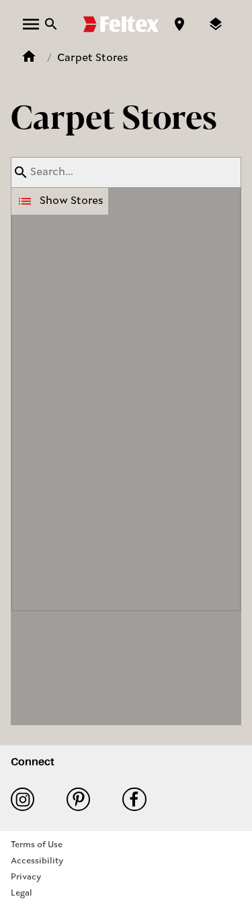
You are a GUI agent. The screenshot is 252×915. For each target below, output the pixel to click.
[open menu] (31, 24)
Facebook (139, 799)
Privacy (26, 877)
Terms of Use (36, 845)
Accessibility (37, 861)
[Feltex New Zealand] (121, 24)
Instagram (28, 799)
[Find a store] (179, 24)
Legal (21, 893)
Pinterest (84, 799)
